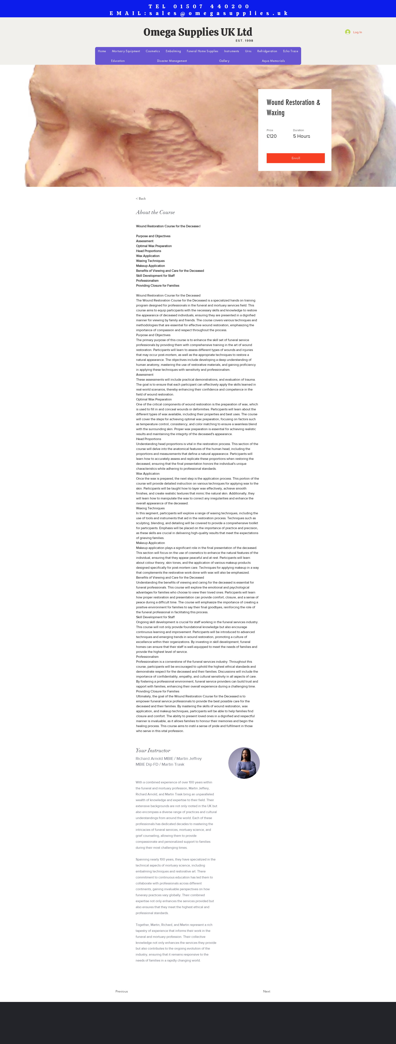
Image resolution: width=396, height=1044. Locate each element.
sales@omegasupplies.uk (220, 13)
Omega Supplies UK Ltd (198, 32)
